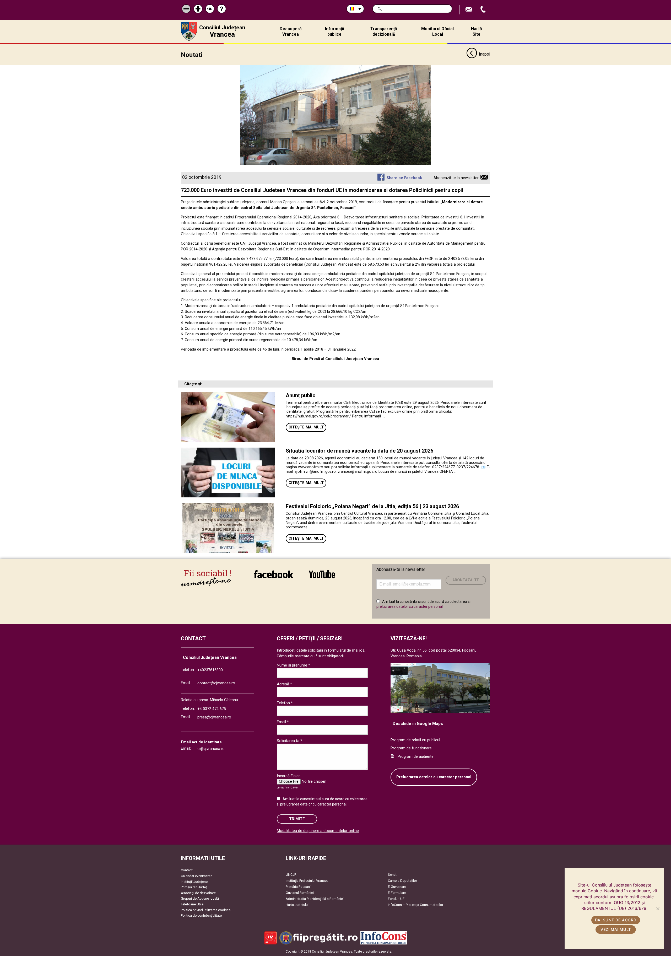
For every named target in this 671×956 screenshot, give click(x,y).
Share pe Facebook (404, 178)
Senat (392, 875)
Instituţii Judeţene (194, 882)
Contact (187, 870)
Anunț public (300, 395)
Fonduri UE (396, 899)
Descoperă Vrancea (291, 31)
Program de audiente (416, 756)
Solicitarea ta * (289, 740)
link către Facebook (273, 578)
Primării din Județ (194, 887)
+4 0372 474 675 (211, 709)
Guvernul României (300, 893)
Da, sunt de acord (615, 920)
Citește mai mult (306, 427)
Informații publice (334, 31)
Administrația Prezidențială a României (315, 899)
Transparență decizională (383, 31)
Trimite (297, 819)
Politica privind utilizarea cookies (205, 910)
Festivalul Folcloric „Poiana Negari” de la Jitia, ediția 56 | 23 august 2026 (372, 506)
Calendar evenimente (196, 876)
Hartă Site (476, 31)
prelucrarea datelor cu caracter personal (409, 606)
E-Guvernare (397, 887)
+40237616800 (210, 670)
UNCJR (291, 875)
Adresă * (284, 684)
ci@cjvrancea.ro (211, 748)
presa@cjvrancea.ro (214, 717)
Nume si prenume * (293, 665)
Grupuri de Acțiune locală (200, 898)
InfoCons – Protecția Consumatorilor (415, 905)
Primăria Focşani (298, 887)
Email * (283, 721)
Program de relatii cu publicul (415, 740)
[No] (657, 908)
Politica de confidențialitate (201, 915)
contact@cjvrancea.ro (216, 683)
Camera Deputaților (402, 881)
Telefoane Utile (192, 904)
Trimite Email (469, 9)
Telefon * (285, 703)
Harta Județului (297, 905)
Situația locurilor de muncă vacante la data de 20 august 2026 (359, 451)
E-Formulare (397, 893)
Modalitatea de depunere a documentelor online (318, 831)
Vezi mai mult (615, 929)
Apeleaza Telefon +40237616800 (483, 9)
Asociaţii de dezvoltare (198, 893)
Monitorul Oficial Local (437, 31)
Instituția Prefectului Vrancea (307, 881)
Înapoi (484, 54)
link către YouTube (322, 578)
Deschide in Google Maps (418, 723)
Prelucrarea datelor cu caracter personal (433, 777)
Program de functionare (411, 748)
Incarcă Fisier (288, 776)
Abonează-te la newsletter (456, 178)
